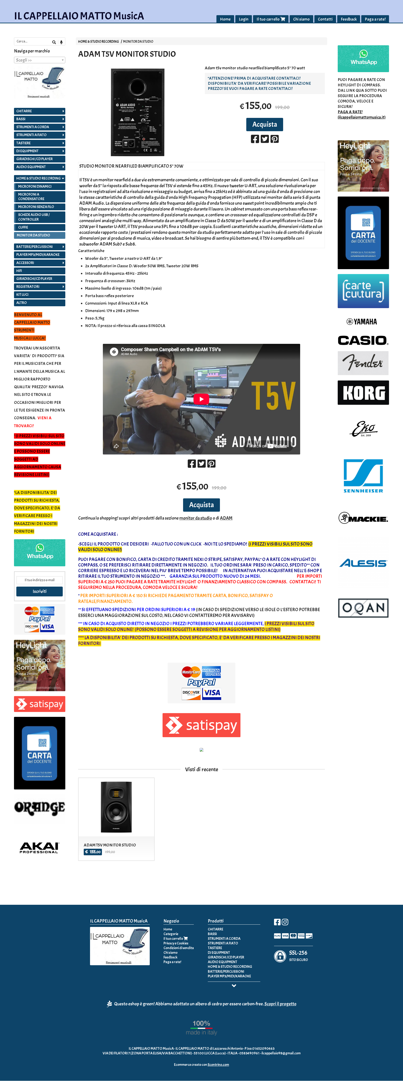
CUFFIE (23, 227)
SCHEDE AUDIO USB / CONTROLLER (34, 217)
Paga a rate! (375, 19)
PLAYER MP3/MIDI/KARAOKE (37, 254)
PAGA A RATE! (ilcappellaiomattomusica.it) (362, 114)
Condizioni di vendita (178, 948)
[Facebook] (277, 923)
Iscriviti (40, 591)
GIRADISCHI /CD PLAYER (34, 159)
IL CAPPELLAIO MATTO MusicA (79, 16)
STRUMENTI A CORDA (32, 127)
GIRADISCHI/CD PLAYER (34, 278)
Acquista (264, 124)
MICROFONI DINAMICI (35, 186)
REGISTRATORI (27, 286)
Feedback (349, 19)
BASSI (20, 119)
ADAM (226, 518)
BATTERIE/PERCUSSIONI (34, 246)
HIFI (19, 270)
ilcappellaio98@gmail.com (281, 1053)
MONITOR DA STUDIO (138, 41)
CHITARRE (24, 111)
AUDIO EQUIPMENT (31, 167)
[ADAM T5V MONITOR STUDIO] (138, 112)
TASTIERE (23, 143)
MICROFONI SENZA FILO (36, 206)
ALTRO (21, 302)
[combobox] (39, 60)
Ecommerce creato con (201, 1064)
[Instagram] (285, 923)
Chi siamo (301, 19)
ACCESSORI (25, 263)
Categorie (170, 934)
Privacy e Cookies (175, 943)
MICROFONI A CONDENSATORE (31, 196)
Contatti (325, 19)
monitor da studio (195, 518)
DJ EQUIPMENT (27, 151)
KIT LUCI (22, 294)
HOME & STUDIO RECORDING (98, 41)
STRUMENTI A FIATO (31, 135)
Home (225, 19)
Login (243, 19)
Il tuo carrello (268, 19)
